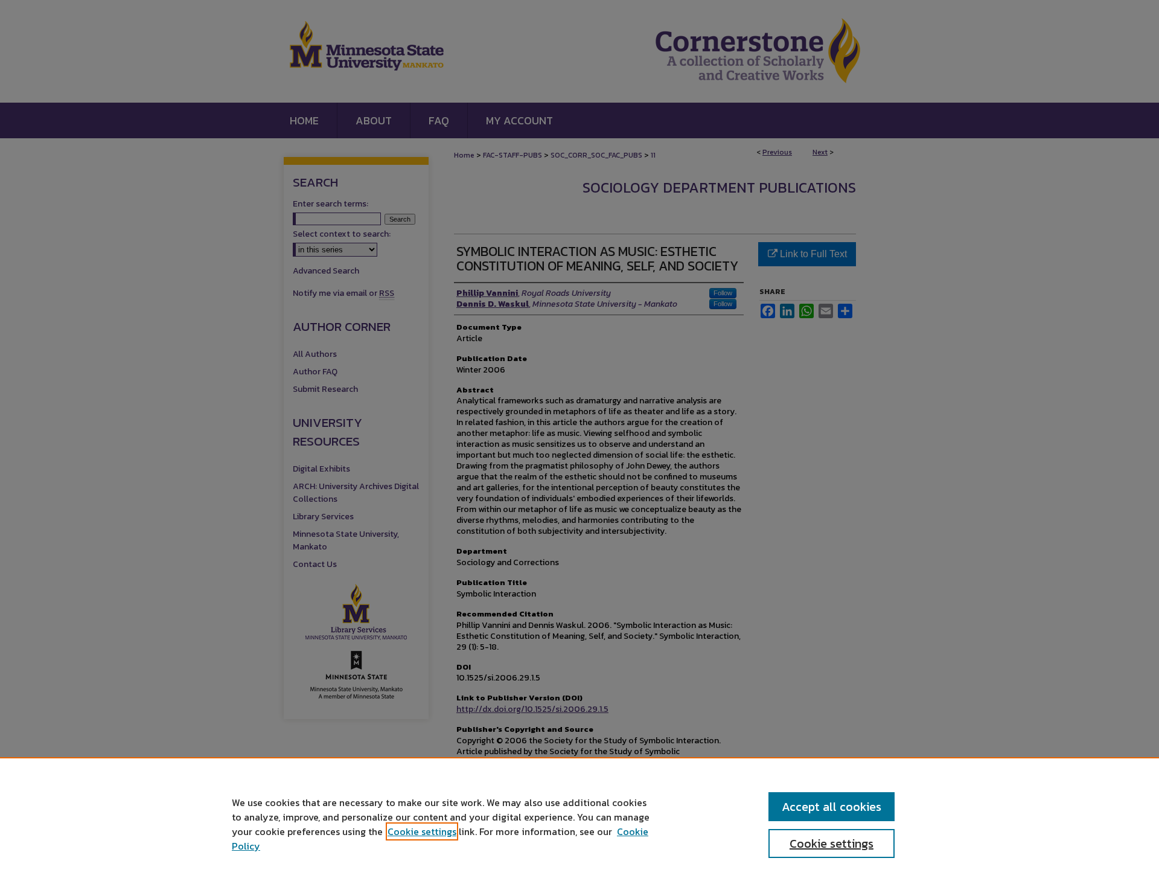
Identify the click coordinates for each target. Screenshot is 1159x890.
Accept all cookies (831, 807)
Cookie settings (422, 831)
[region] (579, 823)
